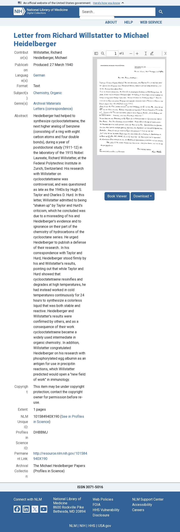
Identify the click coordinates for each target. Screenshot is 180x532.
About (111, 22)
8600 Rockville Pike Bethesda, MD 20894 (69, 509)
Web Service (151, 22)
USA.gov (104, 526)
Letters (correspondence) (53, 109)
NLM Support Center (148, 499)
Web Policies (103, 499)
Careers (138, 510)
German (39, 75)
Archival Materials (47, 103)
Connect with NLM (28, 499)
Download (141, 196)
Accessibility (142, 505)
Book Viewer (117, 196)
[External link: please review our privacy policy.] (17, 509)
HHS (91, 526)
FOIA (96, 505)
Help (128, 22)
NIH (82, 526)
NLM (73, 526)
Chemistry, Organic (47, 93)
